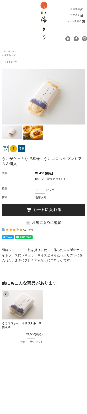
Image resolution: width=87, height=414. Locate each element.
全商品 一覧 (10, 55)
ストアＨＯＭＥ (9, 51)
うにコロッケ (10, 62)
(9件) (30, 230)
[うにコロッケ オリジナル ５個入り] (22, 304)
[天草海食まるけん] (44, 2)
